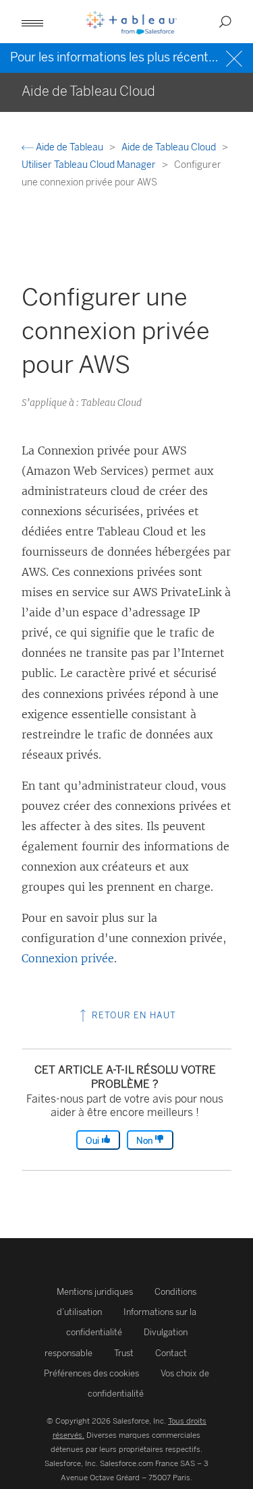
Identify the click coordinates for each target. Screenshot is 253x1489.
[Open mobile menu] (32, 21)
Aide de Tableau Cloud (169, 147)
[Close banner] (236, 57)
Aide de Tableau (69, 147)
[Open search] (225, 22)
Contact (171, 1353)
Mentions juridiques (95, 1292)
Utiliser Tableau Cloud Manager (90, 165)
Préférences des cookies (91, 1373)
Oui (93, 1141)
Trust (124, 1353)
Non (145, 1141)
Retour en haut (132, 1015)
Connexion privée (68, 958)
